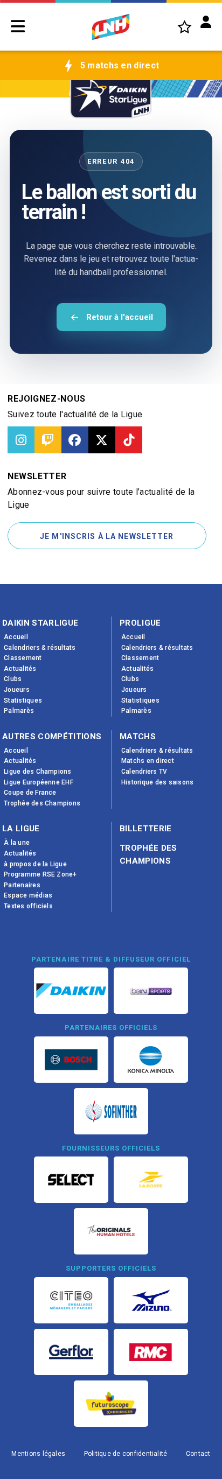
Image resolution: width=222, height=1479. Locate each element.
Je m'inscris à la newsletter (107, 536)
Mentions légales (38, 1453)
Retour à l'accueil (119, 317)
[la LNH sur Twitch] (47, 439)
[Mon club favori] (184, 27)
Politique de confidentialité (126, 1453)
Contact (198, 1453)
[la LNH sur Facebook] (74, 439)
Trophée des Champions (148, 854)
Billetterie (146, 828)
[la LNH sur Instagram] (21, 439)
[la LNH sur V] (101, 439)
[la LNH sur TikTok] (128, 439)
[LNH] (111, 26)
